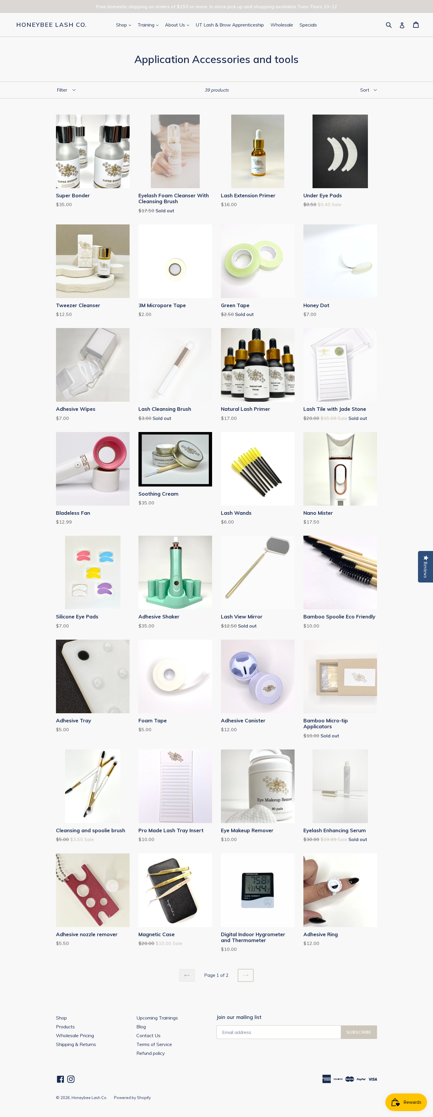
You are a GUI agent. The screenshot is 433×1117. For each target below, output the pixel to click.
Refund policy (150, 1053)
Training (149, 24)
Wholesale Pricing (75, 1035)
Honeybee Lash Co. (51, 24)
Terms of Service (154, 1044)
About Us (178, 24)
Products (65, 1027)
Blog (141, 1027)
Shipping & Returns (76, 1044)
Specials (308, 25)
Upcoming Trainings (157, 1018)
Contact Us (148, 1035)
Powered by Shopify (132, 1097)
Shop (125, 24)
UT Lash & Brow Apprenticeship (230, 25)
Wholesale (281, 25)
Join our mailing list (238, 1017)
